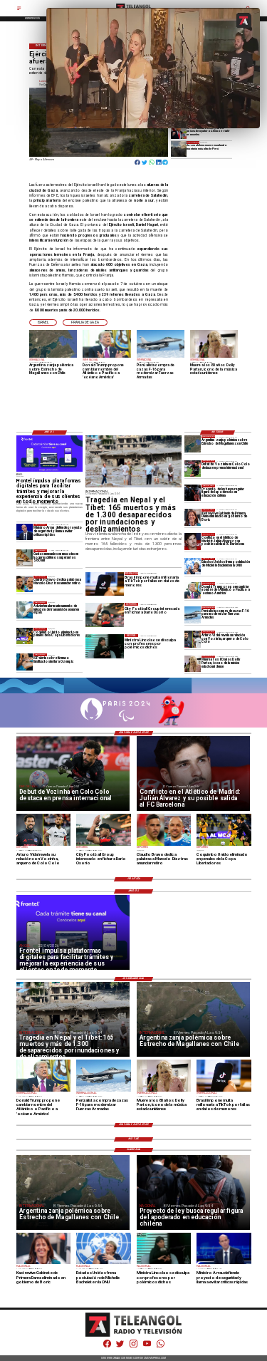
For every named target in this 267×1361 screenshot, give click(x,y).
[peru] (179, 148)
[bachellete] (192, 566)
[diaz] (24, 584)
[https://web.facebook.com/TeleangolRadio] (107, 1346)
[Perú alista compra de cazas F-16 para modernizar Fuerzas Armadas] (192, 614)
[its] (24, 609)
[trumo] (179, 131)
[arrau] (24, 532)
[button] (43, 322)
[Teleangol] (19, 10)
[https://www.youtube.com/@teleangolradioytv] (147, 1346)
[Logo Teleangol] (133, 1336)
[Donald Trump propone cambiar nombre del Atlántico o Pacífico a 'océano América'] (192, 590)
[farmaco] (24, 661)
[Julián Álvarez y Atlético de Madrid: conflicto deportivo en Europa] (192, 541)
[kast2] (192, 517)
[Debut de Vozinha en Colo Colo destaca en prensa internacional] (192, 468)
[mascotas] (24, 557)
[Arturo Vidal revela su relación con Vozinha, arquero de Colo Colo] (192, 639)
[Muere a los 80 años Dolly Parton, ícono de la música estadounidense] (192, 664)
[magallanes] (192, 443)
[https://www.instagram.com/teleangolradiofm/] (133, 1346)
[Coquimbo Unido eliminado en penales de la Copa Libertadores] (24, 636)
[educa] (192, 493)
